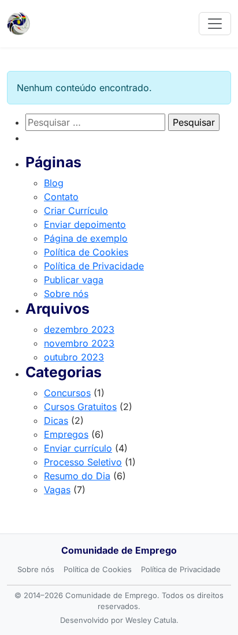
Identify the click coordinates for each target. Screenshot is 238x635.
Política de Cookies (86, 252)
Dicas (56, 420)
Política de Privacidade (94, 266)
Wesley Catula (150, 620)
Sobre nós (66, 293)
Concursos (67, 393)
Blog (54, 183)
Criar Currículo (76, 210)
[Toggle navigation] (215, 23)
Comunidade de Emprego (119, 550)
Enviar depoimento (85, 224)
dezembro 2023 (79, 329)
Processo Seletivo (83, 462)
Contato (61, 196)
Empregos (66, 434)
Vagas (57, 489)
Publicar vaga (73, 279)
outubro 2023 (74, 357)
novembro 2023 (79, 343)
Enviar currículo (78, 448)
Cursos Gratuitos (80, 406)
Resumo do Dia (77, 476)
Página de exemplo (86, 238)
